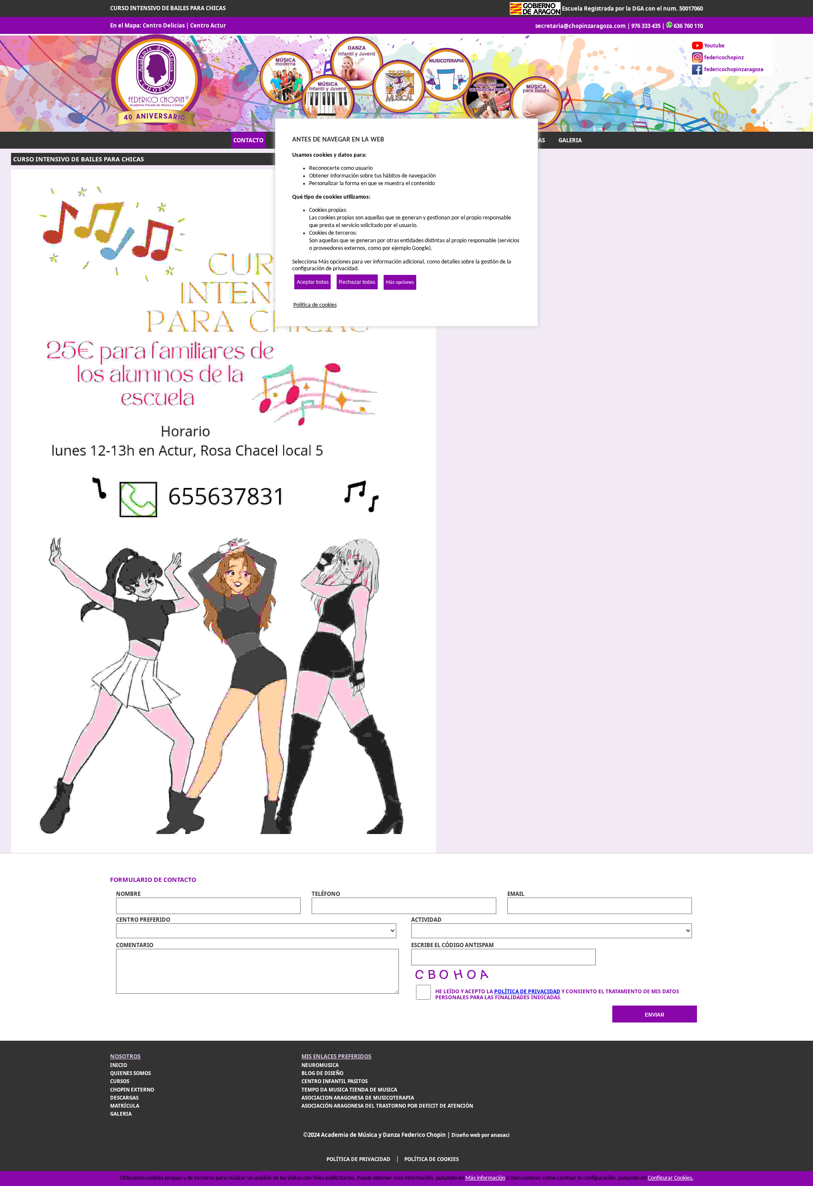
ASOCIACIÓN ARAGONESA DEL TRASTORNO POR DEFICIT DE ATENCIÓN (387, 1106)
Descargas (124, 1098)
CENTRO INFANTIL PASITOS (334, 1081)
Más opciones (400, 282)
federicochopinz (724, 57)
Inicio (118, 1065)
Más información (485, 1178)
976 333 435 (646, 26)
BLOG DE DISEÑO (322, 1073)
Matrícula (124, 1106)
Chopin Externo (132, 1089)
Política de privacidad (358, 1159)
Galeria (121, 1114)
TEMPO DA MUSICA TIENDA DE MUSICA (349, 1089)
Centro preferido (143, 919)
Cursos (119, 1081)
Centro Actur (208, 25)
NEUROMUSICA (320, 1065)
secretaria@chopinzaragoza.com (580, 26)
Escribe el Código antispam (452, 945)
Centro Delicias (164, 25)
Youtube (714, 45)
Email (515, 894)
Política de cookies (431, 1159)
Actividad (426, 919)
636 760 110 (688, 26)
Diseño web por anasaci (480, 1135)
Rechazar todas (357, 282)
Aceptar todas (313, 282)
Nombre (128, 894)
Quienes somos (130, 1073)
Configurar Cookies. (671, 1178)
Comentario (134, 945)
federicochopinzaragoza (733, 69)
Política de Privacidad (527, 991)
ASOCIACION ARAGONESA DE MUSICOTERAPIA (357, 1098)
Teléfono (326, 894)
